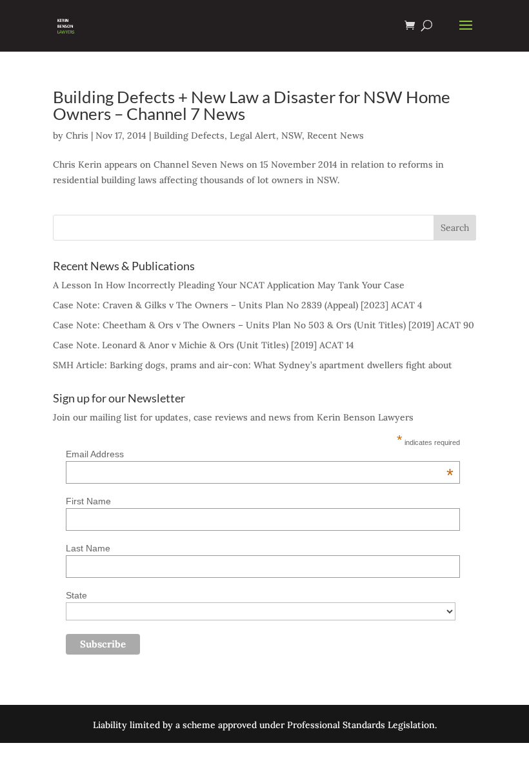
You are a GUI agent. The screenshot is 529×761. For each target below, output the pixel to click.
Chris (77, 135)
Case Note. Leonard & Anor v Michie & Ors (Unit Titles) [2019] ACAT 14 (203, 345)
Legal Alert (253, 135)
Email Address (260, 454)
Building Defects (189, 135)
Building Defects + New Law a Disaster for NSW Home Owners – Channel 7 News (251, 105)
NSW (291, 135)
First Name (88, 501)
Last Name (88, 548)
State (76, 595)
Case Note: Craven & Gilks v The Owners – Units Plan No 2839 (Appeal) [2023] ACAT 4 (238, 305)
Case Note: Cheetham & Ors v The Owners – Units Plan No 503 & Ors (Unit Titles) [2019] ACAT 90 (263, 325)
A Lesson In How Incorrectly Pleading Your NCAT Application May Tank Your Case (228, 285)
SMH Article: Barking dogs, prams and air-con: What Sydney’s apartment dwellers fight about (252, 365)
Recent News (335, 135)
